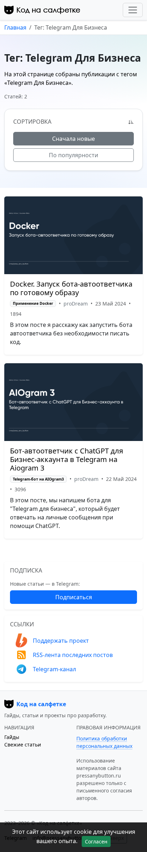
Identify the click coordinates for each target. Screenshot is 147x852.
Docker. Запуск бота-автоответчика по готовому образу (71, 288)
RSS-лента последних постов (73, 655)
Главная (15, 27)
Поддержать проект (61, 641)
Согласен (96, 841)
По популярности (73, 155)
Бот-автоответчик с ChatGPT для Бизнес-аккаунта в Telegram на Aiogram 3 (66, 459)
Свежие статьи (22, 744)
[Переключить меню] (133, 10)
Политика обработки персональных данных (104, 742)
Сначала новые (73, 139)
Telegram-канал (54, 669)
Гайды (11, 737)
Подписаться (73, 597)
